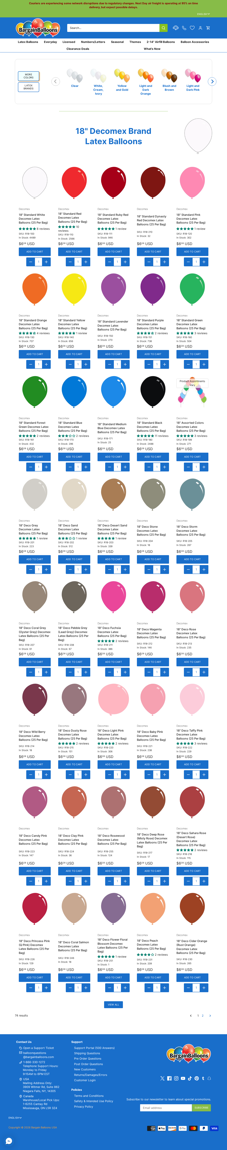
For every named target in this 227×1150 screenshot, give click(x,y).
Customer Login (85, 1080)
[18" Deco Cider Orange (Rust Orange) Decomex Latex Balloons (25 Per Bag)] (192, 909)
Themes (135, 42)
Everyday (50, 42)
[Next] (212, 81)
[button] (9, 1141)
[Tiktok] (190, 1078)
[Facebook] (169, 1078)
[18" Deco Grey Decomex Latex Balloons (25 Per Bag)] (35, 495)
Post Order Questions (88, 1064)
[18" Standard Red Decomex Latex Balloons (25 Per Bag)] (74, 183)
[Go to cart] (208, 28)
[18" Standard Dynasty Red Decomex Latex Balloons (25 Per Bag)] (153, 183)
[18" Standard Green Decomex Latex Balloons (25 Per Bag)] (192, 289)
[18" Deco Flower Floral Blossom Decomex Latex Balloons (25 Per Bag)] (114, 909)
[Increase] (46, 262)
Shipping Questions (87, 1053)
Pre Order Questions (87, 1058)
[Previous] (55, 81)
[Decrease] (30, 262)
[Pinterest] (197, 1078)
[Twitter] (162, 1078)
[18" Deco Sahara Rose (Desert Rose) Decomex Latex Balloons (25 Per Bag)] (192, 802)
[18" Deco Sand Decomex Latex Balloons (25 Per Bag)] (74, 495)
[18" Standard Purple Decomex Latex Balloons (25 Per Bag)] (153, 289)
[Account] (200, 28)
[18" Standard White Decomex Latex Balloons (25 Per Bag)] (35, 183)
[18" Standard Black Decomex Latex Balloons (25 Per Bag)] (153, 392)
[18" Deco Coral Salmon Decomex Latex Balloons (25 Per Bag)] (74, 909)
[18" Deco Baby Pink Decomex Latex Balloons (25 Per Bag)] (153, 700)
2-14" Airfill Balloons (161, 42)
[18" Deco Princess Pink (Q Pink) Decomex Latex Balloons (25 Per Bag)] (35, 909)
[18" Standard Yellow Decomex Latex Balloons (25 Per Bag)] (74, 289)
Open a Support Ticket (38, 1048)
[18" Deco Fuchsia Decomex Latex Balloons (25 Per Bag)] (114, 597)
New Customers (85, 1069)
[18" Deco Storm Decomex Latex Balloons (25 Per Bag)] (192, 495)
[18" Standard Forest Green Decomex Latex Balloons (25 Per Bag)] (35, 392)
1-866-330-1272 (33, 1062)
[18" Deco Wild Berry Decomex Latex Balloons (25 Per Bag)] (35, 700)
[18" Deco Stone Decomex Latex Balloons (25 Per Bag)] (153, 495)
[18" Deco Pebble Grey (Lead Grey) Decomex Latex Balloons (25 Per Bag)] (74, 597)
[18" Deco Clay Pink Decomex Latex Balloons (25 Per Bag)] (74, 802)
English (202, 14)
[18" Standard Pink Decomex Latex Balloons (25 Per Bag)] (192, 183)
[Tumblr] (203, 1078)
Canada (28, 1096)
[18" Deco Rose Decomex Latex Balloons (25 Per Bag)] (192, 597)
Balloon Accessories (195, 42)
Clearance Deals (78, 48)
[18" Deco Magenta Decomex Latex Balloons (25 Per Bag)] (153, 597)
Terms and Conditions (89, 1096)
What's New (152, 48)
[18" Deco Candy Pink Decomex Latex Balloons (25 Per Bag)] (35, 802)
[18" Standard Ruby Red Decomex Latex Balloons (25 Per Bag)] (114, 183)
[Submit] (163, 28)
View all (113, 1004)
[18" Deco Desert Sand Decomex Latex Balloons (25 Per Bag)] (114, 495)
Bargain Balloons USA (44, 1127)
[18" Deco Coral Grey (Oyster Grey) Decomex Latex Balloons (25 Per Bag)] (35, 597)
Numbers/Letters (93, 42)
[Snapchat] (209, 1078)
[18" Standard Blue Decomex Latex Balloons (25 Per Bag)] (74, 392)
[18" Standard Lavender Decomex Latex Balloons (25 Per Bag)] (114, 289)
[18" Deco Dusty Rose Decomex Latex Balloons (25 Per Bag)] (74, 700)
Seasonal (117, 42)
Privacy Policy (83, 1106)
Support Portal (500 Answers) (94, 1048)
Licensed (69, 42)
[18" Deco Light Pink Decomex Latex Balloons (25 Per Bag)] (114, 700)
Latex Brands (29, 87)
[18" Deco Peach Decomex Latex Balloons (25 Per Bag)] (153, 909)
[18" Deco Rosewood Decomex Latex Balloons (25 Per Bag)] (114, 802)
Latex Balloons (28, 42)
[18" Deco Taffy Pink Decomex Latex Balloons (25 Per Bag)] (192, 700)
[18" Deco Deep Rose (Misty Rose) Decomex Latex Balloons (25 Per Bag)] (153, 802)
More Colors (29, 76)
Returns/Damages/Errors (90, 1075)
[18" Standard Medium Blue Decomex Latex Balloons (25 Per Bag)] (114, 392)
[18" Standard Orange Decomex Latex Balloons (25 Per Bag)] (35, 289)
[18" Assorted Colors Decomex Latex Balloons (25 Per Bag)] (192, 392)
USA (26, 1079)
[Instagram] (176, 1078)
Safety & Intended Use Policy (93, 1101)
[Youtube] (183, 1078)
